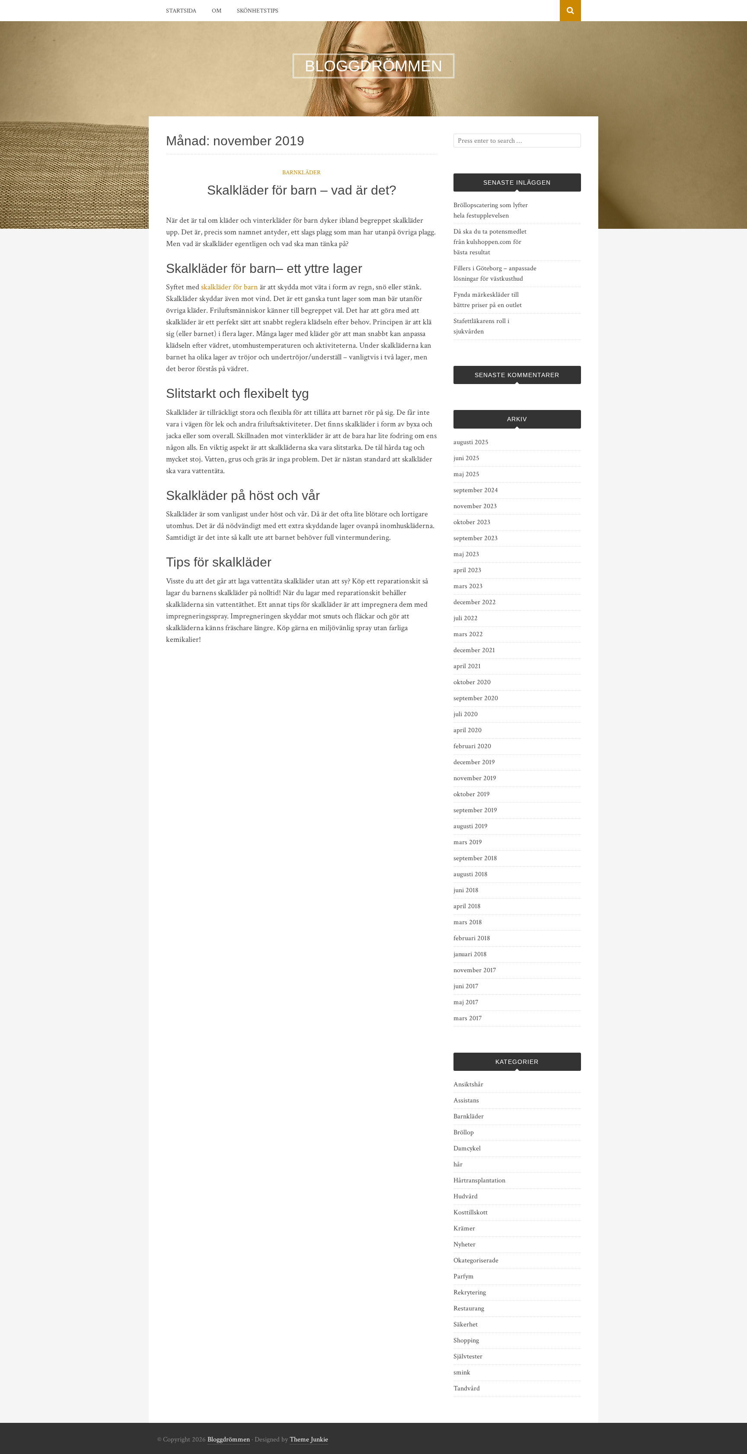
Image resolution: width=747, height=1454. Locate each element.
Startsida (181, 11)
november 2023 (475, 506)
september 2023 (475, 538)
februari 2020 (472, 746)
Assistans (466, 1100)
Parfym (463, 1276)
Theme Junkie (309, 1439)
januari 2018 (470, 954)
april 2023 (467, 570)
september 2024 (475, 490)
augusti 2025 (470, 442)
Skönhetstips (257, 11)
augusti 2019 (470, 826)
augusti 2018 (470, 874)
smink (461, 1372)
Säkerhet (465, 1324)
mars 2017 (467, 1018)
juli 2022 (465, 618)
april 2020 (467, 730)
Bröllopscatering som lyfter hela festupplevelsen (490, 210)
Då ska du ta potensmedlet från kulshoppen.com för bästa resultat (490, 242)
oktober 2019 (471, 794)
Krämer (464, 1228)
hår (458, 1164)
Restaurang (468, 1308)
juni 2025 (466, 458)
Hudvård (465, 1196)
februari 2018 (471, 938)
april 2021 (467, 666)
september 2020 (475, 698)
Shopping (466, 1340)
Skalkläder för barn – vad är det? (301, 190)
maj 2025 (466, 474)
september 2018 (475, 858)
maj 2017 (466, 1002)
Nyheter (464, 1244)
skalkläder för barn (229, 287)
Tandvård (466, 1388)
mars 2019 (467, 842)
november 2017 (474, 970)
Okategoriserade (475, 1260)
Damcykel (467, 1148)
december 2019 (474, 762)
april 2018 (467, 906)
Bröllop (463, 1132)
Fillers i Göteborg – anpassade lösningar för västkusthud (494, 273)
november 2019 (474, 778)
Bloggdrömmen (229, 1439)
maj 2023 (466, 554)
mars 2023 (467, 586)
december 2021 (474, 650)
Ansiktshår (468, 1084)
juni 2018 (466, 890)
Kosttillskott (470, 1212)
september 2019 (475, 810)
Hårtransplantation (479, 1180)
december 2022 (474, 602)
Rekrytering (469, 1292)
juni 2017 (466, 986)
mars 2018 (467, 922)
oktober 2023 (471, 522)
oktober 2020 (472, 682)
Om (216, 11)
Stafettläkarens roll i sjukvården (481, 326)
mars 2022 (468, 634)
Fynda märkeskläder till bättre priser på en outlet (487, 300)
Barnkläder (301, 172)
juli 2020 (465, 714)
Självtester (467, 1356)
